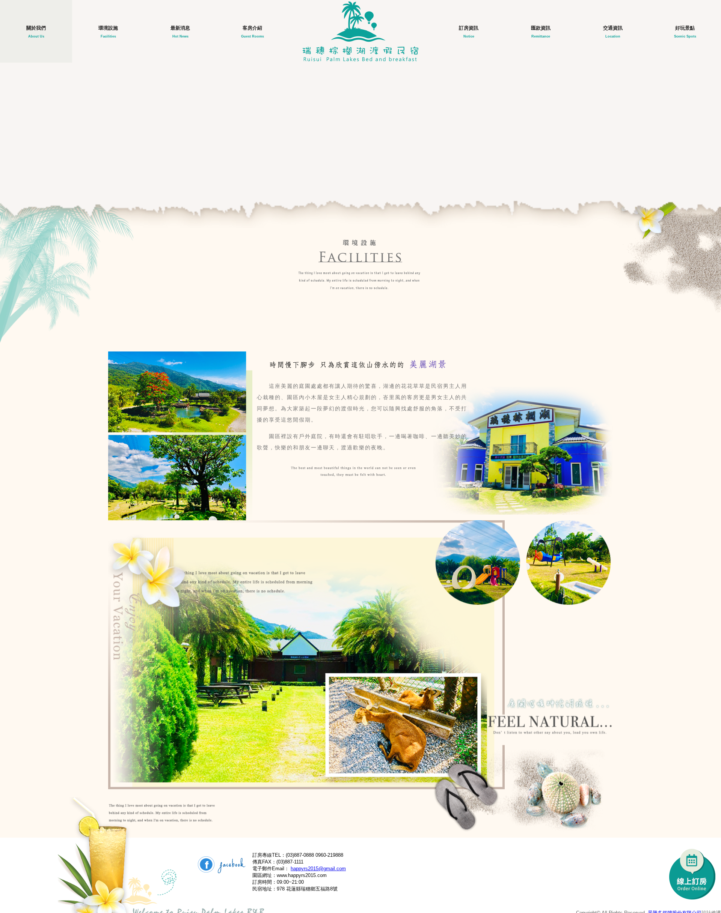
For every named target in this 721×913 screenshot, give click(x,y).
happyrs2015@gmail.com (318, 868)
